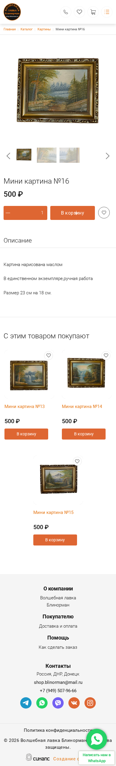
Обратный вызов (65, 12)
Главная (10, 29)
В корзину (72, 213)
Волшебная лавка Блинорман (58, 601)
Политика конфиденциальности (58, 730)
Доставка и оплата (58, 626)
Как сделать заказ (58, 647)
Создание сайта (71, 759)
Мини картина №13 (24, 406)
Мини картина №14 (82, 406)
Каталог (27, 29)
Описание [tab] (18, 240)
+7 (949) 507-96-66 (58, 690)
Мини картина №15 (53, 512)
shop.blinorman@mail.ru (58, 682)
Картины (44, 29)
